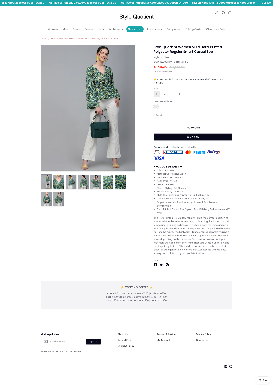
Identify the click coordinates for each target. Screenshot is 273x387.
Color (163, 101)
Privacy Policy (203, 334)
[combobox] (193, 116)
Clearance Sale (215, 29)
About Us (123, 334)
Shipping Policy (126, 345)
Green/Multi (156, 106)
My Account (163, 340)
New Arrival (135, 29)
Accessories (154, 29)
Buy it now (192, 137)
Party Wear (174, 29)
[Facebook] (224, 366)
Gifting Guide (193, 29)
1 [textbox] (156, 118)
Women (53, 29)
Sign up (93, 341)
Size (156, 88)
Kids (101, 29)
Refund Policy (125, 340)
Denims (89, 29)
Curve (76, 29)
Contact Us (202, 340)
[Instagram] (229, 366)
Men (65, 29)
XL (180, 94)
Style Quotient (162, 57)
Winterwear (116, 29)
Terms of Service (166, 334)
